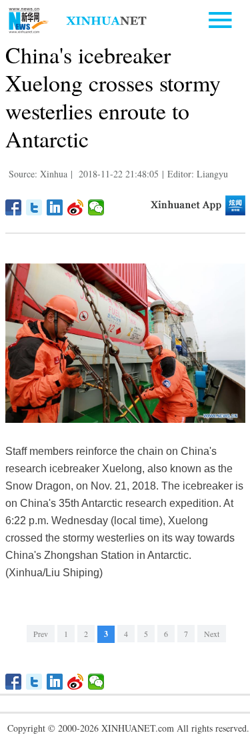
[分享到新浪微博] (75, 207)
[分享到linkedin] (55, 207)
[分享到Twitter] (34, 207)
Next (211, 633)
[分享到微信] (96, 207)
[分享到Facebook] (13, 207)
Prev (40, 633)
